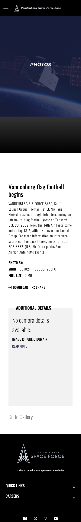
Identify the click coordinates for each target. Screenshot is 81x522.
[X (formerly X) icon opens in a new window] (35, 519)
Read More (20, 346)
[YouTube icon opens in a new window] (56, 519)
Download (20, 287)
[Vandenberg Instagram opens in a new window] (45, 519)
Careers (12, 496)
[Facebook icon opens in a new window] (25, 519)
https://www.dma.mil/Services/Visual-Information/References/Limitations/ (35, 394)
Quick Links (15, 485)
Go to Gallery (20, 417)
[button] (6, 8)
